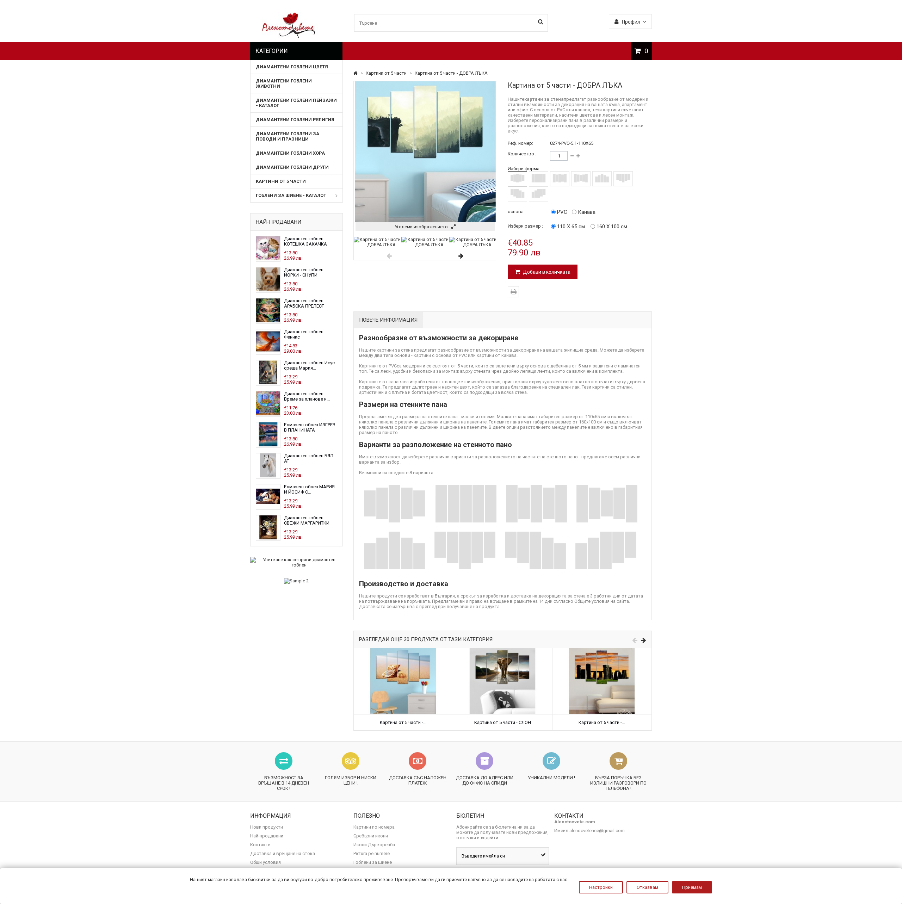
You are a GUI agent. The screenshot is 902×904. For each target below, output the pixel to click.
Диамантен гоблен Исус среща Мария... (309, 365)
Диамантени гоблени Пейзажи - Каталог (296, 103)
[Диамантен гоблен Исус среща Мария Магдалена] (268, 382)
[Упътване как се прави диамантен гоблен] (296, 562)
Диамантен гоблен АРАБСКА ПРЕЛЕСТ (304, 303)
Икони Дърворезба (374, 844)
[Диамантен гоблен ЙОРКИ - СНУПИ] (268, 289)
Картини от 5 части (281, 181)
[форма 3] (559, 178)
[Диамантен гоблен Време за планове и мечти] (268, 413)
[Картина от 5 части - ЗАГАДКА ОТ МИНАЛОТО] (601, 651)
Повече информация (388, 320)
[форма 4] (580, 178)
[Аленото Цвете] (288, 36)
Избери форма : (525, 168)
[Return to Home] (356, 73)
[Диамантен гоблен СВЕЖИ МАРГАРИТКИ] (268, 537)
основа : (517, 211)
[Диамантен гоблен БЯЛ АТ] (268, 475)
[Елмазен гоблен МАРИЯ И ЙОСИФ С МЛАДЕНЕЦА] (268, 506)
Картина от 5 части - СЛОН (502, 722)
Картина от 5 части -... (403, 722)
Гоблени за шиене (372, 862)
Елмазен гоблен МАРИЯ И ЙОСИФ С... (309, 489)
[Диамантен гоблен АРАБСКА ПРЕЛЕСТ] (268, 320)
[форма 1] (517, 178)
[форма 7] (517, 193)
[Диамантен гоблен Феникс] (268, 351)
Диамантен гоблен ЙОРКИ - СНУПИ (303, 272)
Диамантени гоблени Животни (284, 83)
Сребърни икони (370, 835)
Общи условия (265, 862)
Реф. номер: (520, 143)
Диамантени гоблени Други (292, 167)
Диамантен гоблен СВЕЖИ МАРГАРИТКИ (306, 520)
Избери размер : (525, 226)
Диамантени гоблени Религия (295, 119)
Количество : (522, 153)
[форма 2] (538, 178)
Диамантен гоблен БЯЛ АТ (308, 458)
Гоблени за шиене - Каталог (291, 195)
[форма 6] (623, 178)
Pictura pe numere (371, 853)
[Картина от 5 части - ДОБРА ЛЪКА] (378, 244)
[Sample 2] (296, 581)
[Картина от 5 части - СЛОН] (502, 651)
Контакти (260, 844)
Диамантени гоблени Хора (290, 153)
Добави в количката (546, 272)
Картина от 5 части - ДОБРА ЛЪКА (451, 73)
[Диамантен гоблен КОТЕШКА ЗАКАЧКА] (268, 258)
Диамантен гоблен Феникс (303, 334)
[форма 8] (538, 193)
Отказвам (647, 887)
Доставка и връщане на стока (282, 853)
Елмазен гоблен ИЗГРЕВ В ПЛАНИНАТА (309, 427)
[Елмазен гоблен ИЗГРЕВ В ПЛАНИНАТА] (268, 444)
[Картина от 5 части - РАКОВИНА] (403, 651)
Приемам (692, 887)
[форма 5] (602, 178)
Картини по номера (374, 827)
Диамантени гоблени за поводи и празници (287, 136)
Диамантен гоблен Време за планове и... (307, 396)
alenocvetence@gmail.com (597, 830)
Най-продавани (278, 222)
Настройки (601, 887)
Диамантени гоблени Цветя (292, 66)
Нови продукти (266, 827)
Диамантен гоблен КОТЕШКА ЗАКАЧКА (305, 241)
